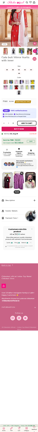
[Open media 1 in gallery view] (5, 51)
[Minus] (4, 123)
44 (31, 69)
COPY (31, 141)
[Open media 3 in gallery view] (13, 51)
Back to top (6, 265)
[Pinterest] (25, 318)
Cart (20, 429)
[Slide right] (35, 51)
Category (26, 430)
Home (3, 430)
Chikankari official (9, 327)
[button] (27, 2)
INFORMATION (8, 307)
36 (7, 69)
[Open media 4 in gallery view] (21, 51)
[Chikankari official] (15, 2)
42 (25, 69)
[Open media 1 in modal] (19, 28)
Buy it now (19, 129)
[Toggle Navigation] (4, 2)
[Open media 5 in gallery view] (29, 51)
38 (13, 69)
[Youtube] (12, 318)
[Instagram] (19, 318)
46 (19, 73)
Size (11, 430)
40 (19, 69)
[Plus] (13, 123)
